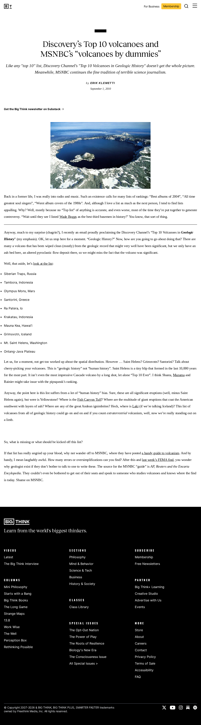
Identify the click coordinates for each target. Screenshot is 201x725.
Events (140, 607)
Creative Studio (146, 594)
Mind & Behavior (81, 564)
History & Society (82, 584)
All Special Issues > (83, 663)
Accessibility (144, 670)
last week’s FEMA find (157, 460)
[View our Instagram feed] (181, 707)
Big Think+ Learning (149, 587)
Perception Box (15, 640)
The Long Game (15, 607)
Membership (171, 6)
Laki (135, 406)
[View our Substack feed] (188, 707)
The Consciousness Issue (87, 657)
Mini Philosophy (15, 587)
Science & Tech (80, 570)
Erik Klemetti (102, 83)
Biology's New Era (82, 650)
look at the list (42, 263)
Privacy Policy (145, 657)
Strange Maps (14, 614)
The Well (10, 634)
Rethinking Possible (18, 647)
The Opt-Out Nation (84, 630)
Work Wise (12, 627)
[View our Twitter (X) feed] (164, 707)
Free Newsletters (147, 564)
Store (139, 630)
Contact (141, 650)
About (139, 637)
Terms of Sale (145, 663)
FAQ (138, 677)
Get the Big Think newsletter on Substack (32, 109)
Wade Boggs (68, 217)
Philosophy (77, 557)
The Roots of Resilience (86, 643)
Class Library (79, 607)
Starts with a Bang (17, 594)
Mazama (179, 375)
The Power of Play (83, 637)
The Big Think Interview (21, 564)
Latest (8, 557)
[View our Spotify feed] (195, 707)
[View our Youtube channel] (172, 707)
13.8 (7, 620)
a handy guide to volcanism (160, 453)
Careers (140, 643)
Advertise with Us (148, 600)
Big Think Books (16, 600)
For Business (151, 6)
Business (75, 577)
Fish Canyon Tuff (89, 399)
